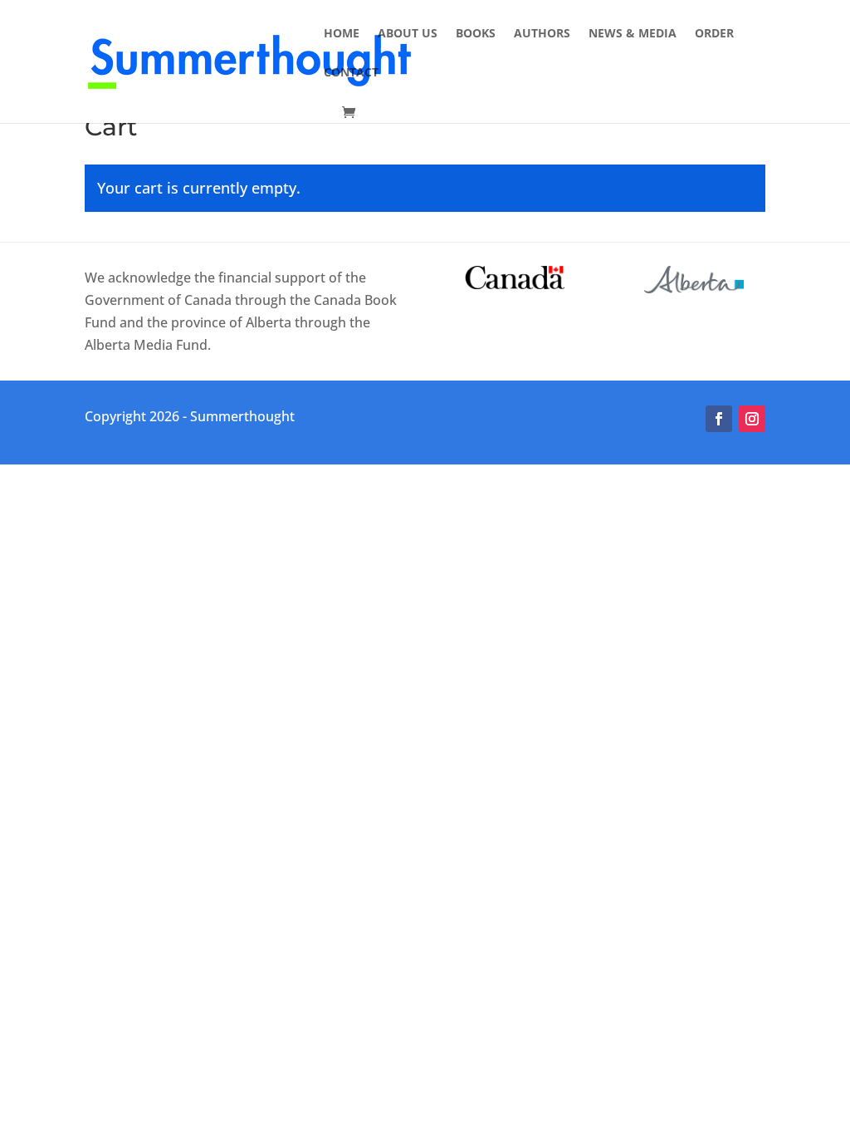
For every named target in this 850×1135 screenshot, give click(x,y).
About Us (407, 34)
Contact (351, 73)
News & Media (633, 34)
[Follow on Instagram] (752, 418)
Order (714, 34)
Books (476, 34)
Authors (542, 34)
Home (341, 34)
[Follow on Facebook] (719, 418)
